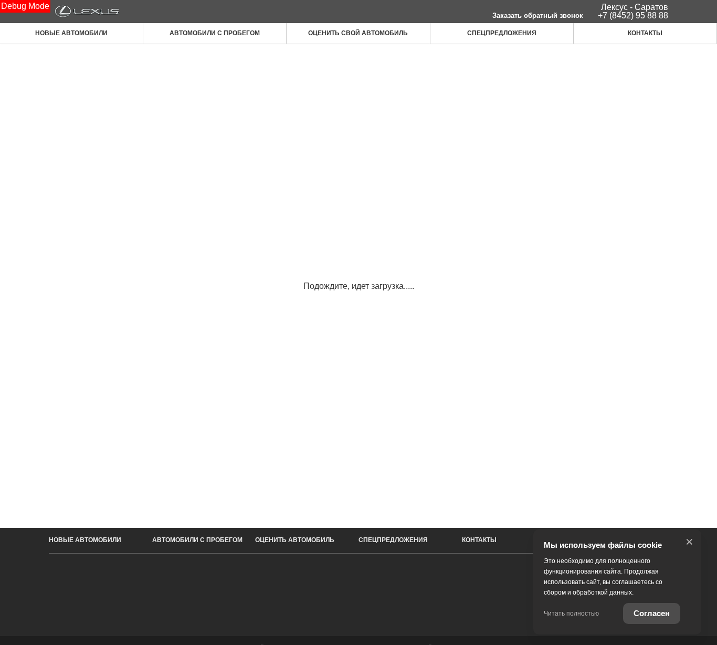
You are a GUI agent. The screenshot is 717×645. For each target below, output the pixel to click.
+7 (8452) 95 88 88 (633, 15)
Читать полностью (571, 613)
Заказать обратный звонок (537, 15)
